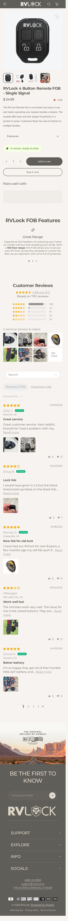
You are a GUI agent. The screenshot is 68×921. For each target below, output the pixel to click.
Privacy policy (31, 910)
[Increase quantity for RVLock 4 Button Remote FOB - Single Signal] (20, 161)
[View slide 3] (37, 261)
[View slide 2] (33, 261)
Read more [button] (11, 432)
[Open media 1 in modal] (57, 16)
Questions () (41, 387)
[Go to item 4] (45, 78)
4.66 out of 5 (41, 292)
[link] (32, 887)
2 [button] (28, 706)
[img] (11, 405)
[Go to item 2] (20, 78)
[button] (19, 304)
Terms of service (48, 910)
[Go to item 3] (33, 78)
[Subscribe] (52, 795)
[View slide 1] (29, 261)
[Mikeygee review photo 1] (10, 627)
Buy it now (33, 172)
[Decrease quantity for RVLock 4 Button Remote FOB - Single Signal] (6, 161)
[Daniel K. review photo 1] (10, 684)
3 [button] (33, 706)
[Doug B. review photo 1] (10, 505)
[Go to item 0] (8, 78)
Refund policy (16, 910)
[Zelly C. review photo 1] (10, 444)
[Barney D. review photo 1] (10, 566)
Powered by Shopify (42, 904)
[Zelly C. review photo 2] (28, 444)
